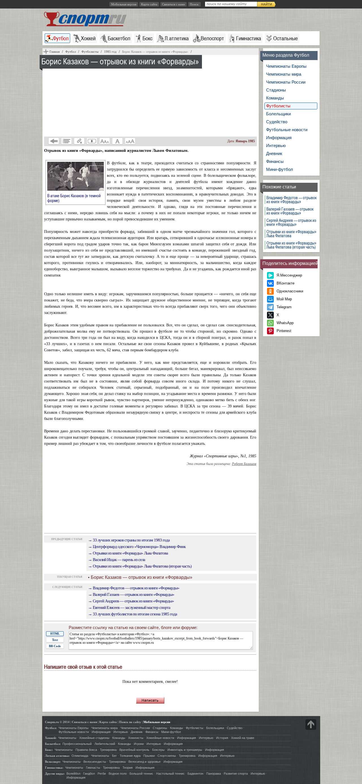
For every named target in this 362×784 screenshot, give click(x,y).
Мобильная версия (123, 4)
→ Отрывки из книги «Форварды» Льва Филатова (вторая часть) (139, 566)
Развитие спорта (236, 773)
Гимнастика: (54, 767)
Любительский (104, 743)
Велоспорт (212, 38)
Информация (279, 137)
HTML (55, 633)
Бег (114, 755)
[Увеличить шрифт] (130, 141)
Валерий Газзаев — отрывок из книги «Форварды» (289, 211)
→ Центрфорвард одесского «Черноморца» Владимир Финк (137, 546)
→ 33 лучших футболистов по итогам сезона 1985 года (132, 614)
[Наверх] (310, 724)
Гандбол (89, 773)
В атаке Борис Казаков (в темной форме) (74, 198)
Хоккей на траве (242, 738)
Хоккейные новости (160, 738)
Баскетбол (119, 38)
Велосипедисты (94, 761)
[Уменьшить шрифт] (105, 141)
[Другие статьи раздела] (66, 141)
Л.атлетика (177, 38)
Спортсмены (167, 755)
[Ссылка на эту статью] (79, 141)
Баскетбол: (53, 743)
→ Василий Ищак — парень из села (116, 559)
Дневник (274, 153)
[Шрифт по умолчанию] (117, 141)
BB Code (55, 646)
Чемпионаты (67, 738)
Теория (127, 767)
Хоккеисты (135, 738)
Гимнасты (93, 767)
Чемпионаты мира (283, 74)
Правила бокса (86, 749)
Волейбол (73, 773)
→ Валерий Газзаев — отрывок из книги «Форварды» (131, 594)
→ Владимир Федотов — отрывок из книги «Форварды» (133, 588)
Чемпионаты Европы (286, 66)
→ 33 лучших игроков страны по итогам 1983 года (129, 540)
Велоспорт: (53, 761)
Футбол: (51, 728)
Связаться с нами (173, 4)
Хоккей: (51, 738)
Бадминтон (195, 773)
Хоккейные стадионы (94, 738)
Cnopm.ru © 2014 (57, 722)
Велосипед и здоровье (144, 761)
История (222, 738)
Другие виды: (55, 773)
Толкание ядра (130, 755)
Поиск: (194, 4)
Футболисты (278, 105)
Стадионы (276, 90)
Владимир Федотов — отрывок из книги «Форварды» (291, 200)
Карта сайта (149, 4)
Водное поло (118, 773)
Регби (102, 773)
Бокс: (49, 749)
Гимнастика (248, 38)
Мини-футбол (279, 169)
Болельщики (278, 113)
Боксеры (158, 749)
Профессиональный (77, 743)
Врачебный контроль (134, 749)
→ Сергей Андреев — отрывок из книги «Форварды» (131, 601)
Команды (275, 97)
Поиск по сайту (130, 722)
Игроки (139, 743)
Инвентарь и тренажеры (184, 749)
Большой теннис (141, 773)
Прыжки (149, 755)
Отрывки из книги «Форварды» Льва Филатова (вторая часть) (291, 245)
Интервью (276, 145)
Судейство (276, 121)
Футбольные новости (286, 129)
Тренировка (108, 749)
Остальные (285, 38)
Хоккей (88, 38)
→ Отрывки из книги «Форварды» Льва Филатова (128, 553)
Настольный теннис (170, 773)
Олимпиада (80, 755)
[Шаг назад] (54, 141)
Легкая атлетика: (57, 755)
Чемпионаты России (285, 82)
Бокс (147, 38)
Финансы (275, 161)
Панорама (213, 773)
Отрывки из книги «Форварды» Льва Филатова (291, 234)
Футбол (61, 38)
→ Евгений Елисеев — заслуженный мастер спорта (129, 607)
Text (55, 639)
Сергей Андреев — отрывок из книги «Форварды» (291, 222)
